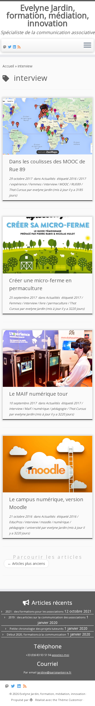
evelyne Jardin (42, 190)
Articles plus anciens (26, 563)
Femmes (35, 184)
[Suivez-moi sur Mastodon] (5, 46)
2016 (73, 178)
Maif (28, 409)
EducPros (16, 522)
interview (51, 184)
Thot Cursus (18, 190)
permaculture (58, 303)
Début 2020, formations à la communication (36, 634)
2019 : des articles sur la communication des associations (47, 617)
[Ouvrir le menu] (87, 45)
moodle (46, 522)
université (34, 527)
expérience (19, 184)
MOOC (64, 184)
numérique (41, 409)
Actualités (48, 178)
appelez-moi (60, 655)
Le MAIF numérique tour (38, 393)
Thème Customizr (70, 700)
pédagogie (59, 409)
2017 (82, 178)
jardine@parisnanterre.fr (54, 672)
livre (42, 303)
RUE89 (76, 184)
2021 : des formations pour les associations (34, 611)
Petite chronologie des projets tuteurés (36, 629)
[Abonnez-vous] (19, 46)
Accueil (8, 66)
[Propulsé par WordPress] (31, 699)
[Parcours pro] (15, 46)
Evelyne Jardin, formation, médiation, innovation (47, 15)
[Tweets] (10, 46)
